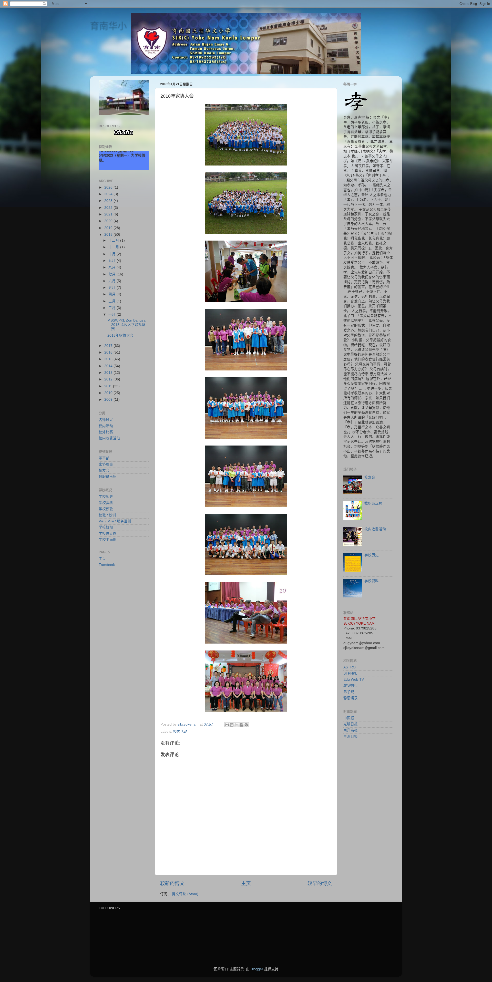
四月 (112, 294)
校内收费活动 (109, 438)
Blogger (257, 969)
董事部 (104, 458)
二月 (112, 308)
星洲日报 (350, 736)
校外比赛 (106, 432)
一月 (112, 314)
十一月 (114, 247)
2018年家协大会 (120, 335)
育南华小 (108, 26)
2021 (109, 214)
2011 (108, 386)
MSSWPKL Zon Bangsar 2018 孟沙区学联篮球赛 (127, 324)
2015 (109, 359)
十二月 (114, 240)
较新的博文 (172, 883)
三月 (112, 301)
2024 (109, 194)
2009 (109, 399)
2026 (109, 187)
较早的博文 (320, 883)
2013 (109, 373)
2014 (109, 366)
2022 (109, 208)
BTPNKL (350, 673)
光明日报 (350, 724)
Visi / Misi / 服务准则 (115, 521)
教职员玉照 (108, 477)
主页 (246, 883)
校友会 (104, 470)
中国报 (348, 718)
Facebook (107, 565)
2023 (109, 201)
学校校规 (106, 527)
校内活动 (180, 731)
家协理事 (106, 464)
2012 (109, 379)
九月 (112, 261)
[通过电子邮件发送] (226, 724)
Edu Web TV (353, 679)
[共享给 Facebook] (241, 724)
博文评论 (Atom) (185, 894)
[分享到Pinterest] (246, 724)
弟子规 (348, 692)
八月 (112, 267)
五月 (112, 288)
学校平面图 (108, 540)
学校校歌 (106, 509)
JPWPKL (350, 686)
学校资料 (106, 503)
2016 (109, 352)
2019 (109, 228)
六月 (112, 281)
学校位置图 (108, 533)
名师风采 (106, 420)
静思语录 (350, 698)
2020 (109, 221)
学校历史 (106, 497)
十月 (112, 254)
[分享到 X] (236, 724)
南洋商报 (350, 730)
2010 (109, 393)
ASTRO (349, 667)
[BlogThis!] (231, 724)
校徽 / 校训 (107, 515)
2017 (109, 346)
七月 (112, 274)
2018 (109, 234)
